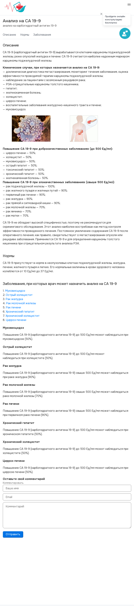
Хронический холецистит (23, 316)
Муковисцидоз (15, 291)
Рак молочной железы (21, 303)
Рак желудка (14, 299)
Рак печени (13, 307)
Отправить (13, 534)
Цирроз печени (16, 320)
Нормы (24, 35)
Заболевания (42, 35)
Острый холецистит (19, 295)
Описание (9, 35)
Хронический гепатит (20, 311)
